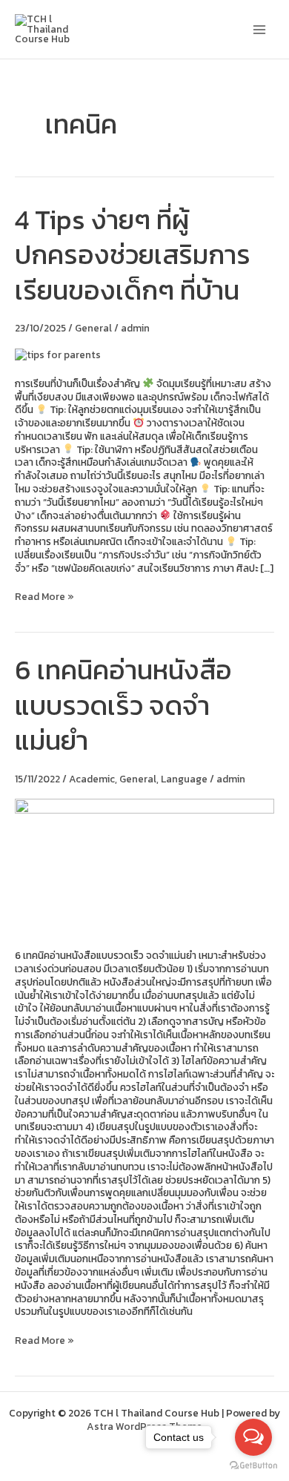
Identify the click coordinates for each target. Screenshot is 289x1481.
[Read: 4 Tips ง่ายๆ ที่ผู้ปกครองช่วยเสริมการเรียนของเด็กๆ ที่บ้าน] (58, 354)
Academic (92, 778)
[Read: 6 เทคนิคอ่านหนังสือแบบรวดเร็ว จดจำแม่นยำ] (144, 865)
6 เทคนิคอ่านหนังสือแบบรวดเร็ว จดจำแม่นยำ (123, 705)
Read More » (44, 597)
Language (184, 778)
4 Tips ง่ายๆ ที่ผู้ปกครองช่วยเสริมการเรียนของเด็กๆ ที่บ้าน (132, 254)
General (93, 327)
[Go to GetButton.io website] (253, 1466)
